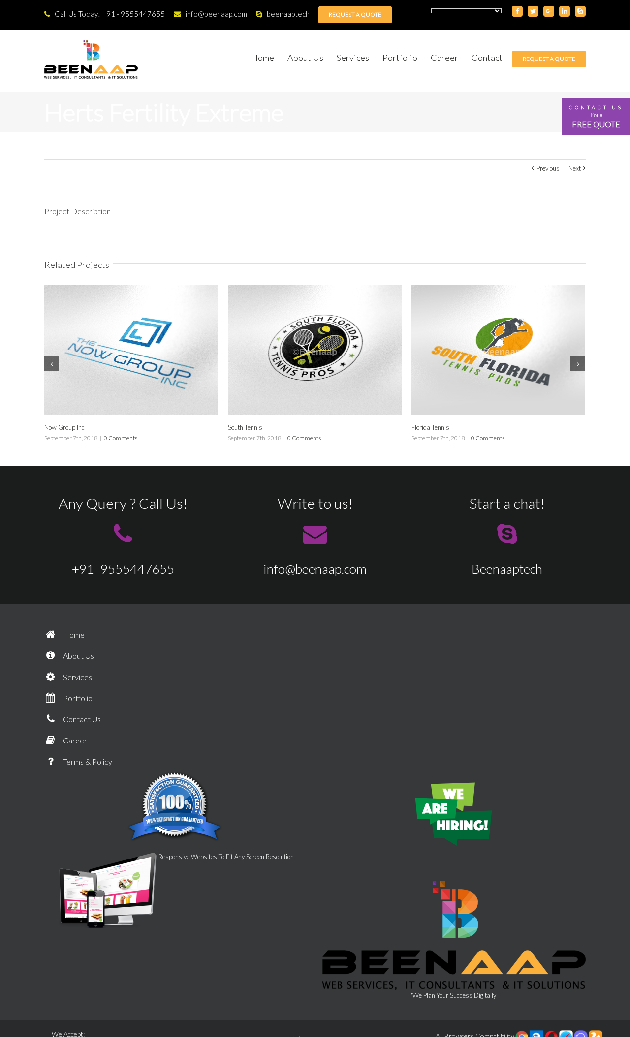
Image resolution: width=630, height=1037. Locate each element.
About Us (78, 655)
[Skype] (580, 11)
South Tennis (245, 427)
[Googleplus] (548, 11)
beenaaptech (288, 13)
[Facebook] (517, 11)
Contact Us (81, 719)
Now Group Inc (64, 427)
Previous (548, 168)
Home (73, 634)
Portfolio (77, 698)
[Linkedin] (564, 11)
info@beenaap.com (216, 13)
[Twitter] (533, 11)
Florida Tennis (430, 427)
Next (574, 168)
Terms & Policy (87, 761)
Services (77, 676)
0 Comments (120, 438)
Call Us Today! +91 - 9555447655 (110, 13)
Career (74, 740)
